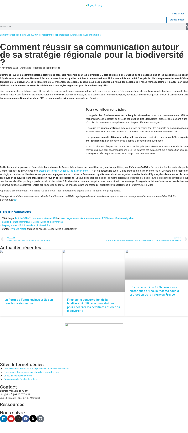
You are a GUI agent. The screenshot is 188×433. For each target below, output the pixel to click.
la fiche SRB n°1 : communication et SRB (36, 218)
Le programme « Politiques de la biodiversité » (26, 225)
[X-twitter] (33, 418)
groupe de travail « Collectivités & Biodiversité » (65, 170)
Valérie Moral (19, 229)
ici (15, 199)
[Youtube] (11, 418)
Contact (8, 387)
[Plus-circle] (40, 418)
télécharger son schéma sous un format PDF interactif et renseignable (97, 218)
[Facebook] (25, 418)
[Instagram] (18, 418)
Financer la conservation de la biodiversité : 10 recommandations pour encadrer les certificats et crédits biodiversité (93, 305)
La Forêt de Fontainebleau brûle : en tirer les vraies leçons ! (28, 301)
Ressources (12, 404)
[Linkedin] (3, 418)
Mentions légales (69, 427)
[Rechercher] (187, 26)
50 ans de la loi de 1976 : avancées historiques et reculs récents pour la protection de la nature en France (154, 290)
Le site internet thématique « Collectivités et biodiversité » (32, 221)
